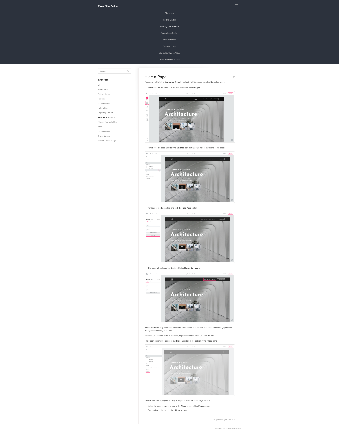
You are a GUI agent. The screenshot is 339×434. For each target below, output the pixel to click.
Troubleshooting (169, 46)
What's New (170, 13)
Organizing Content (105, 112)
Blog (99, 85)
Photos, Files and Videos (107, 122)
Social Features (104, 131)
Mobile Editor (103, 89)
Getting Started (169, 19)
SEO (100, 126)
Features (101, 98)
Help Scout (237, 428)
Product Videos (169, 39)
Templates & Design (169, 33)
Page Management (106, 117)
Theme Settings (104, 136)
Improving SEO (104, 103)
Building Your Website (169, 26)
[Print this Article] (234, 76)
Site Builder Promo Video (169, 53)
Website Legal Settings (107, 140)
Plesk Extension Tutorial (170, 59)
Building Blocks (104, 94)
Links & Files (103, 108)
